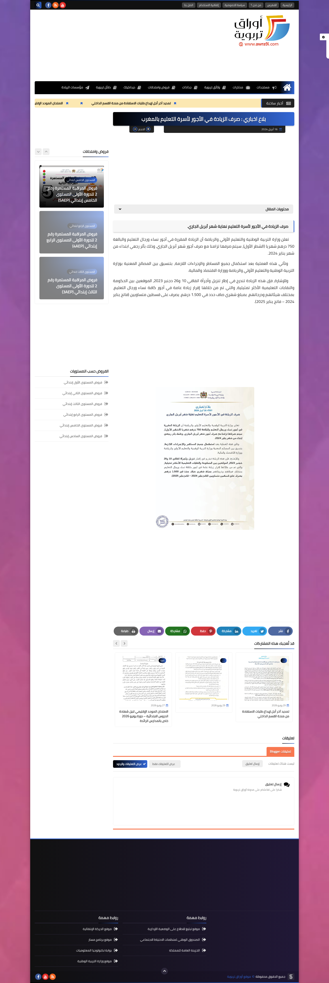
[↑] (164, 971)
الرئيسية (287, 5)
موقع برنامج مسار (100, 940)
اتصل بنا (188, 5)
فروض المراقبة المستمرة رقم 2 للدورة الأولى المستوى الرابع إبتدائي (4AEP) (72, 194)
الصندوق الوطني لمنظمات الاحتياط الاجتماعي (170, 940)
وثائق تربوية (212, 87)
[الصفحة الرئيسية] (287, 87)
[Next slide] (116, 643)
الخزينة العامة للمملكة (184, 950)
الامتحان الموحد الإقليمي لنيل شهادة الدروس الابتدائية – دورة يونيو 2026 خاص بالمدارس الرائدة (143, 716)
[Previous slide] (46, 151)
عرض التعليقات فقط (163, 763)
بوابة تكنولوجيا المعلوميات (94, 950)
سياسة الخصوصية (235, 5)
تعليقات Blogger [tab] (280, 751)
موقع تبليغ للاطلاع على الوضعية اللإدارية (174, 929)
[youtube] (63, 5)
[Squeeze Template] (291, 976)
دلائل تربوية (103, 87)
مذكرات (238, 87)
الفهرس (272, 5)
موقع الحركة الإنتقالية (97, 929)
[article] (71, 186)
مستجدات (263, 87)
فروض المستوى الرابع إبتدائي (82, 414)
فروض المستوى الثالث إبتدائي (82, 404)
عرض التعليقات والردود (129, 763)
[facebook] (48, 5)
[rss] (55, 5)
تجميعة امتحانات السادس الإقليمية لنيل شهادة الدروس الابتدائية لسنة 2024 (72, 286)
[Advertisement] (116, 45)
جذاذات (187, 87)
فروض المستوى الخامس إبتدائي (81, 425)
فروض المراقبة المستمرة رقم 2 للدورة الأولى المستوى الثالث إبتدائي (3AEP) (72, 240)
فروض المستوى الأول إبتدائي (83, 382)
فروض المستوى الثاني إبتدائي (82, 393)
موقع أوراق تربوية (239, 976)
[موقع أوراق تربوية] (261, 30)
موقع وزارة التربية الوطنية (94, 961)
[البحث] (38, 5)
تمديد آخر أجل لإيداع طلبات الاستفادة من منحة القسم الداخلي (170, 103)
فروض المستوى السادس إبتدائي (81, 436)
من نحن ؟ (256, 5)
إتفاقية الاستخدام (209, 5)
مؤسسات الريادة (72, 87)
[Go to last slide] (124, 643)
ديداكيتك (129, 87)
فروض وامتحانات (158, 87)
